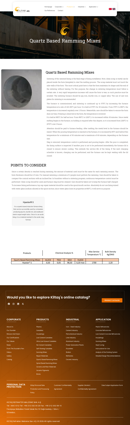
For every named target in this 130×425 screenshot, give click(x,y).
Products (70, 7)
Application (92, 7)
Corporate (58, 7)
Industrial (81, 7)
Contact (60, 10)
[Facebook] (9, 304)
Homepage (48, 7)
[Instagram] (13, 304)
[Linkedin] (18, 304)
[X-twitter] (23, 304)
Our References (50, 10)
